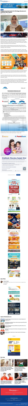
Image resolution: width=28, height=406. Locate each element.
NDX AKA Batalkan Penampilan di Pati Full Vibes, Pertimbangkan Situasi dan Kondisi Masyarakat (6, 382)
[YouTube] (5, 284)
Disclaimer (17, 404)
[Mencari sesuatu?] (25, 2)
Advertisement (22, 404)
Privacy (19, 404)
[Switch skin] (24, 2)
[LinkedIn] (4, 284)
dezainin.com (25, 403)
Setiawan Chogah (6, 281)
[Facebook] (3, 284)
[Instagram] (6, 284)
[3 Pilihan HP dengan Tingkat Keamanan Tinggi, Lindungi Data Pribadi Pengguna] (3, 333)
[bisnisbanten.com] (5, 1)
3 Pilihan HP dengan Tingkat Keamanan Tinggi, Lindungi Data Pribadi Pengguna (15, 332)
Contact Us (26, 404)
